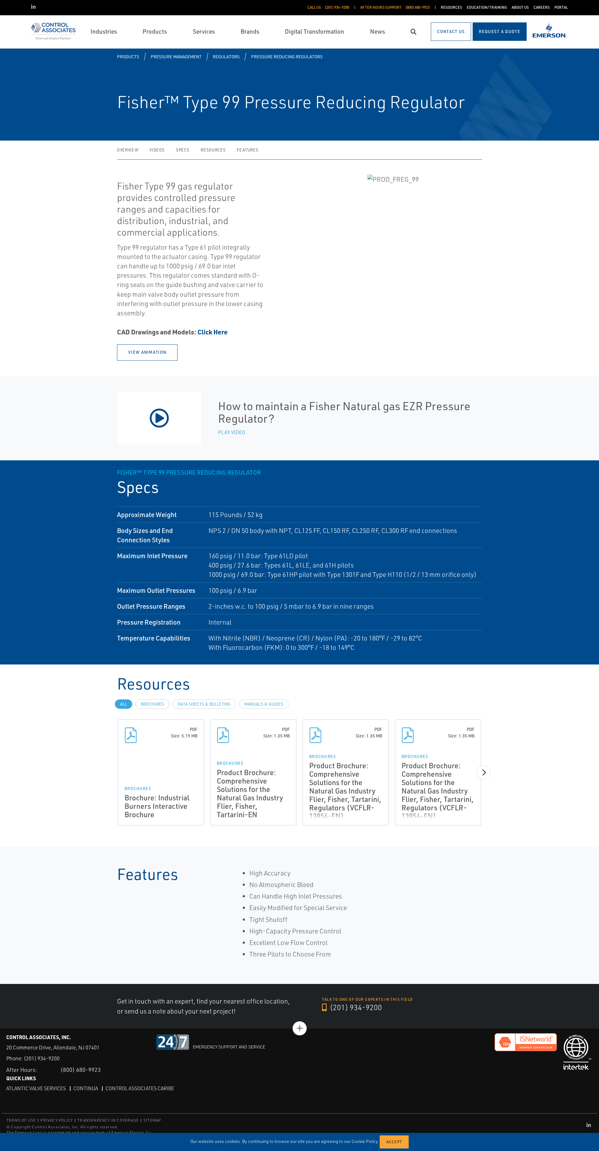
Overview (127, 149)
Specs (182, 149)
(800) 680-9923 (81, 1069)
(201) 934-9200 (355, 1007)
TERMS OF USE (21, 1120)
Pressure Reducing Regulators (287, 56)
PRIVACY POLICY (57, 1120)
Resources (213, 149)
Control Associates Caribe (139, 1088)
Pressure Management (176, 56)
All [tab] (123, 704)
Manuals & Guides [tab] (263, 704)
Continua (85, 1088)
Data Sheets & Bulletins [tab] (204, 704)
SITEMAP (152, 1120)
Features (247, 149)
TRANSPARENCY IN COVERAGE (108, 1120)
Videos (157, 149)
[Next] (483, 772)
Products (128, 56)
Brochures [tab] (152, 704)
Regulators (226, 56)
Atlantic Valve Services (36, 1088)
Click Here (212, 332)
